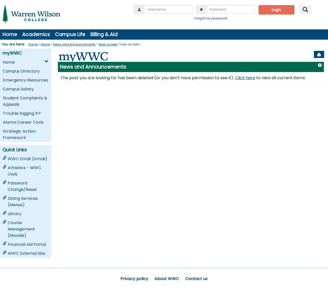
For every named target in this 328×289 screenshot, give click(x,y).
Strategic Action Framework (19, 134)
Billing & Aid (104, 34)
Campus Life (70, 34)
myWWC (12, 53)
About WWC (167, 279)
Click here (245, 78)
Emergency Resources (25, 80)
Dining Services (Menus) (23, 201)
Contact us (196, 279)
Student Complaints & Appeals (25, 101)
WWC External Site (26, 253)
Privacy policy (134, 279)
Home (10, 34)
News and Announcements (74, 44)
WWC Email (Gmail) (27, 159)
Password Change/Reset (22, 186)
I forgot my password (210, 18)
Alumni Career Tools (23, 122)
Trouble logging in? (22, 113)
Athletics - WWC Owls (24, 171)
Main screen (108, 44)
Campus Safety (18, 89)
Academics (36, 34)
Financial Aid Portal (27, 244)
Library (15, 214)
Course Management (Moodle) (21, 229)
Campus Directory (21, 71)
